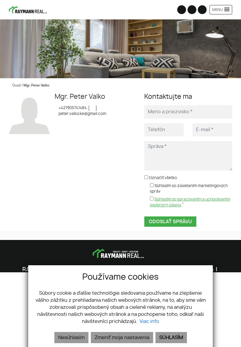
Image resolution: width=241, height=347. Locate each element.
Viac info (149, 321)
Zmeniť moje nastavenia (122, 337)
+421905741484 (72, 108)
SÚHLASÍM (171, 337)
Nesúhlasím (71, 337)
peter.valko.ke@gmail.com (82, 114)
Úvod (16, 85)
